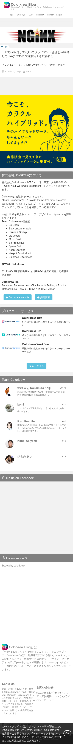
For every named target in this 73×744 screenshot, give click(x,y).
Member (50, 15)
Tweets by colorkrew (13, 565)
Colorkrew (40, 15)
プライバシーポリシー (53, 697)
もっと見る (37, 366)
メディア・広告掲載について (52, 694)
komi (28, 71)
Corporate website (18, 297)
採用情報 (45, 297)
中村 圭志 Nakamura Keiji (33, 388)
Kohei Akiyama (27, 441)
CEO (31, 15)
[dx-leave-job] (36, 131)
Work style (21, 15)
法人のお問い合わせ (48, 692)
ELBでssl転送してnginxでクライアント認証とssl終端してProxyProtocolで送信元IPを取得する (35, 54)
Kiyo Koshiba (26, 421)
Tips (11, 15)
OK (67, 733)
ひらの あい (24, 456)
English (59, 15)
